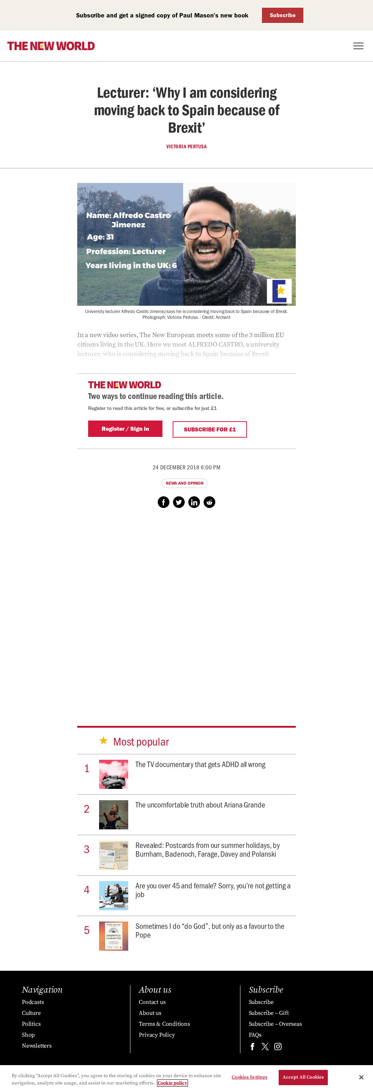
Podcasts (33, 1002)
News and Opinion (185, 483)
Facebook (163, 502)
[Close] (361, 1077)
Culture (31, 1013)
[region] (186, 1078)
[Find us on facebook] (252, 1048)
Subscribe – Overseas (275, 1024)
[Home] (51, 46)
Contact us (152, 1002)
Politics (31, 1024)
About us (150, 1013)
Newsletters (37, 1045)
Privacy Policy (156, 1035)
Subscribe (283, 15)
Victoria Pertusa (186, 146)
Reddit (209, 502)
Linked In (194, 502)
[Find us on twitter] (265, 1048)
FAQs (255, 1035)
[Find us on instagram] (278, 1048)
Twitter (179, 502)
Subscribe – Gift (269, 1013)
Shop (28, 1035)
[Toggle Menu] (358, 46)
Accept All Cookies (303, 1077)
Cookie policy (172, 1083)
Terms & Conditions (164, 1024)
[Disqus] (186, 610)
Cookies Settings (249, 1077)
